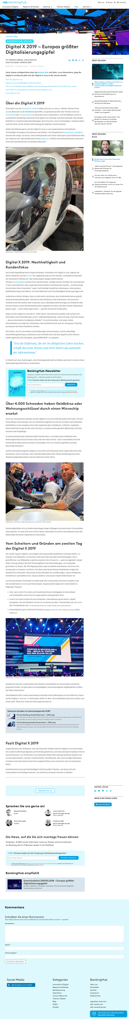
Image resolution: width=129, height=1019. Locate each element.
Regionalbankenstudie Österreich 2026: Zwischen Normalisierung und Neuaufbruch (109, 94)
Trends (29, 276)
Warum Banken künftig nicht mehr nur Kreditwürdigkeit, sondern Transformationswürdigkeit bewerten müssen (108, 84)
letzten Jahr (43, 72)
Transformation (25, 115)
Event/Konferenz (104, 804)
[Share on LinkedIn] (69, 60)
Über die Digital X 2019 (14, 80)
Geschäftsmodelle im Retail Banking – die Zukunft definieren (108, 102)
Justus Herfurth (30, 60)
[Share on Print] (82, 60)
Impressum (94, 993)
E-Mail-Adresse (11, 953)
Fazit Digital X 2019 (13, 93)
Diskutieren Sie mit (45, 791)
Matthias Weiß (25, 62)
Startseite (9, 36)
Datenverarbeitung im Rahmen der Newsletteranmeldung (61, 391)
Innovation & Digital (10, 7)
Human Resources (60, 996)
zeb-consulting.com (98, 1007)
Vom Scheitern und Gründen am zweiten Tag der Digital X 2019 (29, 90)
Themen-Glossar (63, 7)
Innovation (10, 115)
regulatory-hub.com (98, 1001)
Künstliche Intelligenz (73, 132)
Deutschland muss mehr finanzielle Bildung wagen (107, 160)
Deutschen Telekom (30, 108)
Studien (56, 1007)
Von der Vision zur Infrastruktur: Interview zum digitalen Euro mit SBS (108, 176)
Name (7, 945)
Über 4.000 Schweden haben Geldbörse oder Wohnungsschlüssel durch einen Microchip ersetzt (41, 86)
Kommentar (10, 923)
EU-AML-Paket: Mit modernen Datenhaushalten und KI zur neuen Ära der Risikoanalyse (109, 184)
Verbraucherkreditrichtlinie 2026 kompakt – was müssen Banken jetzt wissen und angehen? (108, 110)
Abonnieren (71, 384)
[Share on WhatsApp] (79, 60)
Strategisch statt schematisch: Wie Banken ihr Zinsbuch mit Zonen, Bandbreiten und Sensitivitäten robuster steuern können (107, 120)
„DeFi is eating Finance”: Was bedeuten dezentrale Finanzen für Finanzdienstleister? (109, 168)
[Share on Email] (72, 60)
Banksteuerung (59, 990)
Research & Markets (31, 7)
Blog (76, 7)
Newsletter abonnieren (68, 858)
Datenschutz (95, 996)
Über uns (93, 984)
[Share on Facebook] (76, 60)
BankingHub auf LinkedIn (22, 985)
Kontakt (93, 990)
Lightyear (45, 139)
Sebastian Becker (16, 60)
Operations (57, 993)
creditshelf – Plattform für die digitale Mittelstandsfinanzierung (108, 192)
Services (86, 7)
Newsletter (94, 987)
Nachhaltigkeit (19, 282)
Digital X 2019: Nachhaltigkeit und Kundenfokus (23, 83)
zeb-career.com (96, 1004)
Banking (46, 7)
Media (55, 1004)
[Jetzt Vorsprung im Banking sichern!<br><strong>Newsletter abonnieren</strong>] (94, 1014)
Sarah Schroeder (12, 62)
